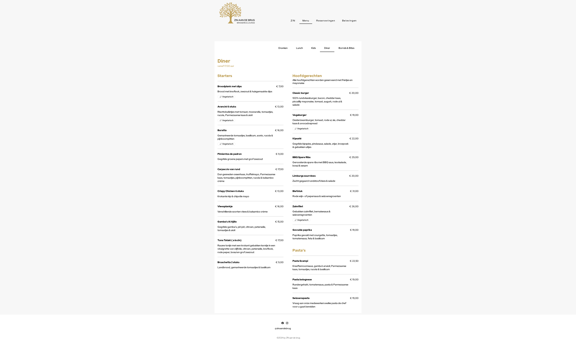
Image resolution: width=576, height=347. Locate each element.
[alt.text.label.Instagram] (287, 323)
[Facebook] (282, 323)
